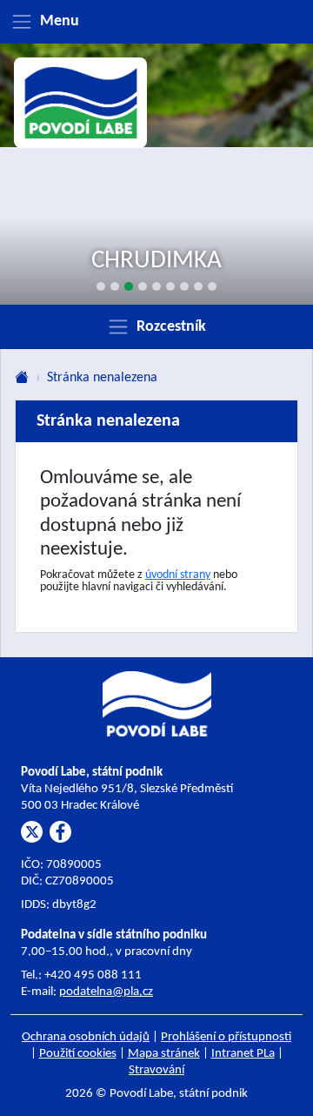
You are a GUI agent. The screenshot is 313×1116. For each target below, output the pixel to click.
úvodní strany (177, 575)
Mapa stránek (164, 1053)
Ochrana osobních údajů (86, 1037)
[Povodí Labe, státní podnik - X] (32, 832)
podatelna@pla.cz (106, 991)
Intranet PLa (243, 1053)
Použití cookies (78, 1053)
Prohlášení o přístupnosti (226, 1037)
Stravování (156, 1070)
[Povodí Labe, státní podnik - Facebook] (60, 832)
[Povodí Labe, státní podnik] (81, 103)
